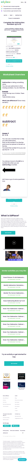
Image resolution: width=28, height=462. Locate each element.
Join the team (5, 406)
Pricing (4, 400)
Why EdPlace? (5, 398)
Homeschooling (6, 417)
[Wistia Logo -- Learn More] (19, 260)
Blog (16, 398)
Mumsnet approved (7, 404)
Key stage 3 (17, 406)
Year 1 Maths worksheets (14, 48)
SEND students (6, 419)
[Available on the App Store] (7, 426)
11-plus (16, 410)
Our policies (22, 430)
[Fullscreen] (14, 260)
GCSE (16, 408)
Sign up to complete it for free (14, 61)
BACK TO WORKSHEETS (14, 18)
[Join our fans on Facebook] (23, 433)
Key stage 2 (17, 404)
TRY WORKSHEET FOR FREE (14, 279)
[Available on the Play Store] (16, 426)
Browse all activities (19, 400)
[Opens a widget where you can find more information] (22, 459)
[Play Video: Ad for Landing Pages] (14, 255)
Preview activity (14, 206)
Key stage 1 (17, 402)
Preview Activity (9, 66)
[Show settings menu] (11, 260)
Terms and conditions (14, 430)
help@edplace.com (19, 418)
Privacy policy (6, 430)
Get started (8, 232)
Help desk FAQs (18, 416)
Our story (4, 402)
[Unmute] (9, 260)
